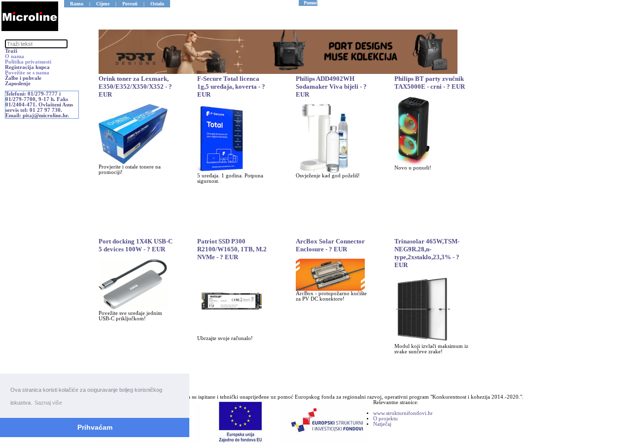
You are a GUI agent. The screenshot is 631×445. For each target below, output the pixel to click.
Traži (11, 51)
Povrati (130, 3)
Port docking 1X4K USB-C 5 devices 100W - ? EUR (136, 245)
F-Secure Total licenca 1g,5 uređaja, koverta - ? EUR (231, 86)
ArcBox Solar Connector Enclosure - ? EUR (330, 245)
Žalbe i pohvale (23, 78)
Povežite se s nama (27, 72)
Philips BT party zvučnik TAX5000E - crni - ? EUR (429, 82)
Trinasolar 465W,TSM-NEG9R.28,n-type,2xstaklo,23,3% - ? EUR (426, 253)
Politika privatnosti (28, 62)
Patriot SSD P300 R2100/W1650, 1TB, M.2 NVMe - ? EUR (232, 249)
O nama (14, 56)
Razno (76, 3)
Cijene (102, 3)
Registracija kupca (27, 67)
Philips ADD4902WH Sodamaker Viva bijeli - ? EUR (331, 86)
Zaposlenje (18, 83)
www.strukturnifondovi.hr (403, 413)
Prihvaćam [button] (94, 427)
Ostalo (157, 3)
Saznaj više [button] (48, 403)
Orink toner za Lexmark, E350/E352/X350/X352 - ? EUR (135, 86)
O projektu (385, 418)
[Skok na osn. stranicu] (29, 29)
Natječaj (382, 424)
